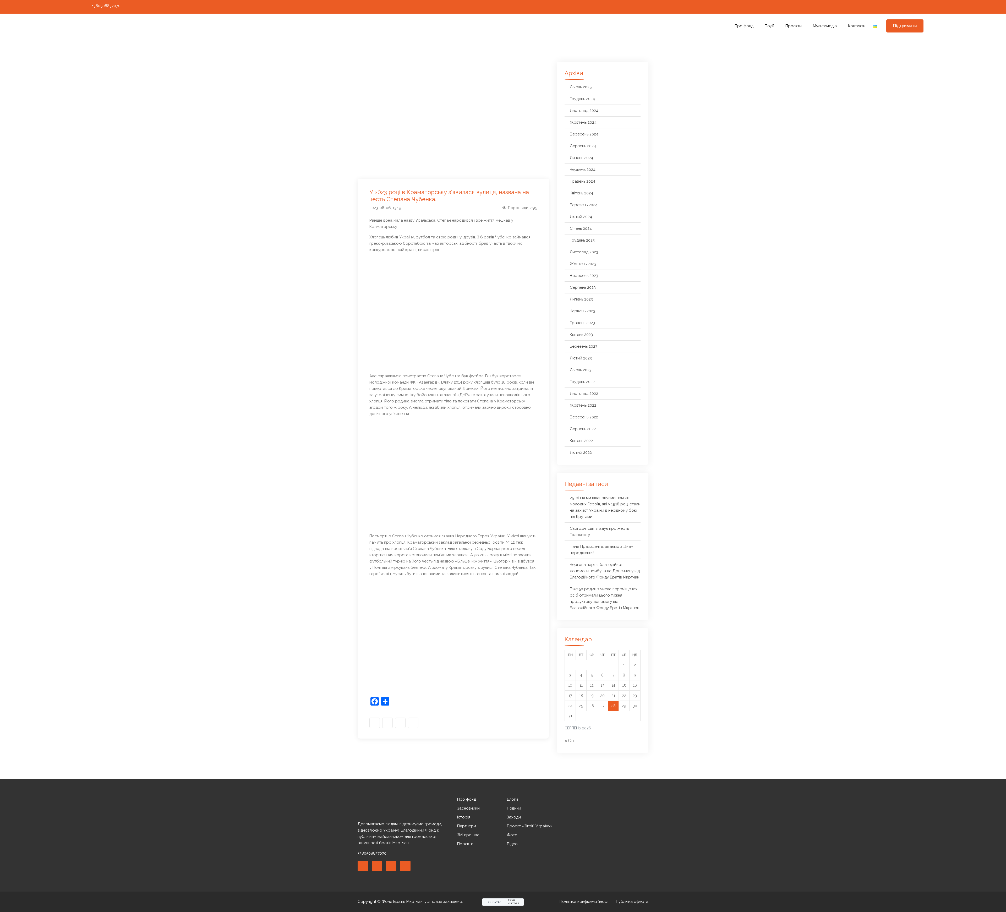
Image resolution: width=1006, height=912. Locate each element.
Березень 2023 (583, 346)
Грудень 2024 (582, 98)
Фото (512, 835)
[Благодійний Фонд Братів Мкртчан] (185, 26)
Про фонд (744, 26)
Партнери (466, 826)
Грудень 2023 (582, 240)
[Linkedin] (377, 866)
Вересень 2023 (584, 275)
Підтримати (905, 25)
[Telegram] (920, 7)
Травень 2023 (582, 322)
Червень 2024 (582, 169)
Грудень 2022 (582, 381)
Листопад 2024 (584, 110)
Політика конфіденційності (585, 901)
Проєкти (793, 26)
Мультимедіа (825, 26)
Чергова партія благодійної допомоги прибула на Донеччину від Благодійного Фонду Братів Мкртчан (605, 571)
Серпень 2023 (583, 287)
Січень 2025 (581, 87)
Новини (514, 808)
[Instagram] (901, 7)
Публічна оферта (632, 901)
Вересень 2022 (584, 417)
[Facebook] (891, 7)
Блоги (512, 799)
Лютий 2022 (581, 452)
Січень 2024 (581, 228)
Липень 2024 (581, 157)
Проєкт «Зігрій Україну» (530, 826)
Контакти (857, 26)
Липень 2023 (581, 299)
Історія (463, 817)
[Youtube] (911, 7)
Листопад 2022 (584, 393)
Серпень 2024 (583, 146)
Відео (512, 844)
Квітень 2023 (581, 334)
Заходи (514, 817)
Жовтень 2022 (583, 405)
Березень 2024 (584, 205)
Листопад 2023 (584, 252)
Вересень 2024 (584, 134)
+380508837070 (106, 5)
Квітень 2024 (581, 193)
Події (769, 26)
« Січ (569, 740)
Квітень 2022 (581, 440)
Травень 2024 (582, 181)
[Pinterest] (391, 866)
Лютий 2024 (581, 216)
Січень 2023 (581, 370)
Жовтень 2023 (583, 263)
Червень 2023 (582, 311)
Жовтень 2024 (583, 122)
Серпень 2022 (583, 429)
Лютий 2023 (581, 358)
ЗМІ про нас (468, 835)
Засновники (468, 808)
